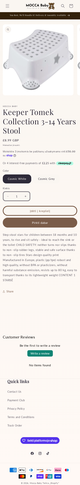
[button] (7, 6)
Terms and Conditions (20, 417)
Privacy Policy (16, 408)
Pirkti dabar (40, 222)
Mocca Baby (36, 483)
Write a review (40, 353)
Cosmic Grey (46, 178)
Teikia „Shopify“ (51, 483)
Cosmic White (17, 178)
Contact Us (14, 391)
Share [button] (10, 291)
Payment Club (16, 400)
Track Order (14, 425)
